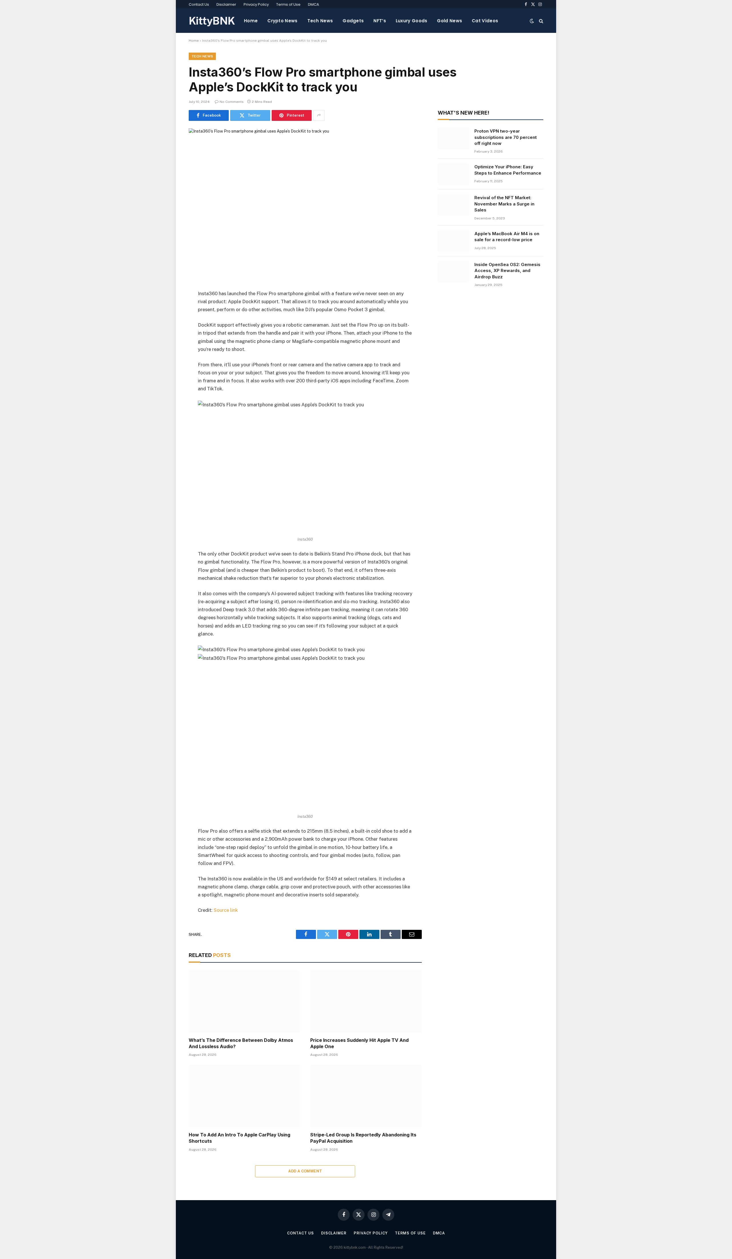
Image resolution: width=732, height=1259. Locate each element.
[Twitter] (168, 323)
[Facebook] (168, 308)
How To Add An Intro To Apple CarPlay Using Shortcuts (239, 1138)
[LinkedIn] (168, 337)
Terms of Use (288, 4)
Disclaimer (226, 4)
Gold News (449, 21)
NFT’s (379, 21)
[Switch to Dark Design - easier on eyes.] (531, 21)
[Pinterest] (168, 352)
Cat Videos (485, 21)
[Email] (168, 366)
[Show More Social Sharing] (319, 115)
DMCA (313, 4)
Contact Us (199, 4)
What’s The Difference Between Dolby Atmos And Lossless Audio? (241, 1043)
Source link (226, 910)
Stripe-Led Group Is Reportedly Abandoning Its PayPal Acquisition (363, 1138)
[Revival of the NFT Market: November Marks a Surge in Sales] (453, 205)
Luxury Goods (411, 21)
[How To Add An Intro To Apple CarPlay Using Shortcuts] (244, 1096)
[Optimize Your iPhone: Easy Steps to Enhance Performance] (453, 174)
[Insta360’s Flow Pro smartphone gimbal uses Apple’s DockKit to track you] (305, 204)
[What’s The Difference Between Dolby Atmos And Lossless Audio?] (244, 1001)
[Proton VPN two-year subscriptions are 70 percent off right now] (453, 138)
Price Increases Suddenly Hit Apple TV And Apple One (359, 1043)
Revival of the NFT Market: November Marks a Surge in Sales (504, 204)
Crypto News (282, 21)
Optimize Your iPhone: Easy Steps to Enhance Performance (507, 169)
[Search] (540, 20)
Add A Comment (305, 1171)
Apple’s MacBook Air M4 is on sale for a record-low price (506, 236)
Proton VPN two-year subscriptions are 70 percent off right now (505, 137)
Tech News (320, 21)
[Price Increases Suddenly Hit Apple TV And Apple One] (365, 1001)
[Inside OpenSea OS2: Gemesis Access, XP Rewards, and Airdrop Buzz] (453, 272)
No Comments (232, 102)
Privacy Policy (256, 4)
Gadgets (353, 21)
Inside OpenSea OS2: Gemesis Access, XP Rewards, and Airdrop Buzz (507, 270)
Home (251, 21)
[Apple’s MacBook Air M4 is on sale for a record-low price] (453, 241)
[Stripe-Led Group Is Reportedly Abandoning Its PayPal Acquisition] (365, 1096)
